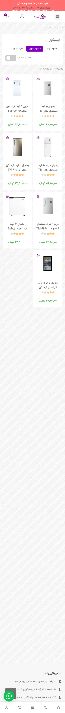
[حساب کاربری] (22, 16)
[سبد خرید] (19, 707)
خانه (61, 28)
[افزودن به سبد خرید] (39, 121)
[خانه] (58, 707)
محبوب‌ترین (35, 48)
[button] (57, 17)
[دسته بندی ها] (32, 707)
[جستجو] (45, 707)
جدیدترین (52, 48)
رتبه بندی (18, 48)
